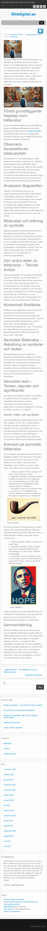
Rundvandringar (10, 753)
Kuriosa (6, 748)
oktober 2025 (9, 774)
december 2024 (10, 785)
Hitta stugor (8, 909)
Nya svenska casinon (12, 904)
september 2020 (10, 831)
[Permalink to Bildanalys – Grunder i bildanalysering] (13, 49)
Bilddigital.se (23, 14)
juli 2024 (7, 805)
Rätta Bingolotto (10, 906)
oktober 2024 (9, 795)
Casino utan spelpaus (12, 911)
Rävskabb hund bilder (33, 675)
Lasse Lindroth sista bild (13, 727)
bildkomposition (34, 131)
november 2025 (10, 769)
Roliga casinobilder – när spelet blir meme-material (23, 705)
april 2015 (7, 846)
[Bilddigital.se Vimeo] (41, 6)
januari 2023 (8, 820)
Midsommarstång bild (12, 722)
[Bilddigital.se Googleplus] (34, 6)
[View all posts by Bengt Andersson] (40, 34)
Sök (4, 683)
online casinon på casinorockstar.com (23, 901)
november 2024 (10, 790)
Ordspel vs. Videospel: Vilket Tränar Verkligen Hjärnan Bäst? (21, 716)
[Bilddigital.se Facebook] (37, 6)
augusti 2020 (8, 836)
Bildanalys (14, 37)
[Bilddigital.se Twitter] (44, 6)
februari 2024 (9, 810)
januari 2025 (8, 779)
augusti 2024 (8, 800)
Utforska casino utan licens (14, 899)
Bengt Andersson (32, 34)
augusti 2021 (8, 825)
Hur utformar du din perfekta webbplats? (19, 710)
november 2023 (10, 815)
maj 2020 (7, 841)
